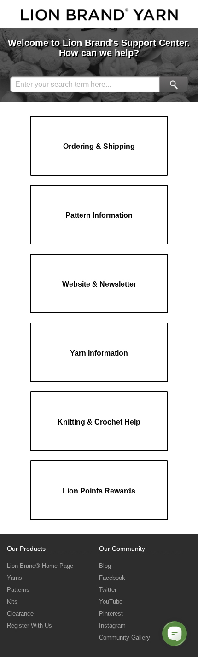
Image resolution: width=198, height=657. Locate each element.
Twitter (107, 589)
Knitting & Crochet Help (99, 422)
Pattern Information (99, 215)
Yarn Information (99, 353)
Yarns (14, 577)
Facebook (112, 577)
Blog (105, 565)
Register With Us (29, 625)
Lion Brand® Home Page (40, 565)
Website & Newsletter (99, 284)
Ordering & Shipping (99, 146)
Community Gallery (124, 637)
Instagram (112, 625)
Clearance (20, 613)
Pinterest (111, 613)
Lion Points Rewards (99, 491)
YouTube (110, 601)
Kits (12, 601)
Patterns (18, 589)
